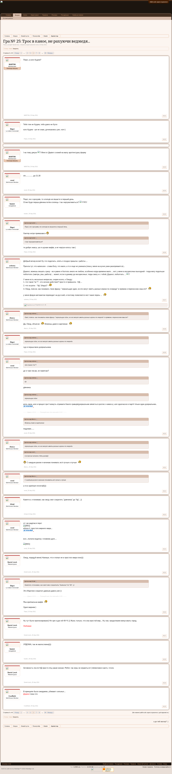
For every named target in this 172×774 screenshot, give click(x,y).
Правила (45, 15)
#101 (164, 116)
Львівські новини (77, 15)
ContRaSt (12, 696)
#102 (164, 139)
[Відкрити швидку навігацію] (167, 36)
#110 (164, 433)
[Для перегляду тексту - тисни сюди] (28, 407)
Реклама (54, 15)
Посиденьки (65, 15)
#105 (164, 214)
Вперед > (50, 53)
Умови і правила (147, 767)
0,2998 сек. (77, 767)
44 (45, 53)
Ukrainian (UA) (6, 764)
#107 (164, 300)
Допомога (153, 764)
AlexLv (12, 318)
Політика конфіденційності (162, 767)
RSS (169, 764)
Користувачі (35, 15)
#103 (164, 167)
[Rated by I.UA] (96, 771)
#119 (164, 683)
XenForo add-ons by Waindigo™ (11, 768)
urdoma (12, 266)
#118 (164, 659)
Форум (17, 15)
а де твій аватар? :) (160, 721)
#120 (164, 706)
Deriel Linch (12, 562)
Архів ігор (16, 44)
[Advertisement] (49, 26)
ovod (37, 44)
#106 (164, 252)
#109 (164, 352)
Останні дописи (8, 18)
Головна (8, 15)
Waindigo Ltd (30, 768)
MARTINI (27, 115)
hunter (26, 213)
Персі (25, 139)
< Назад (16, 53)
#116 (164, 612)
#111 (164, 467)
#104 (164, 190)
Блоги (25, 15)
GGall (12, 504)
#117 (164, 635)
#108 (164, 329)
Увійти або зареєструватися (159, 2)
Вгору (165, 764)
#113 (164, 514)
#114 (164, 549)
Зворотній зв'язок (142, 764)
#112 (164, 491)
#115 (164, 572)
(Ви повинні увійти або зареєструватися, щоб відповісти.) (150, 712)
